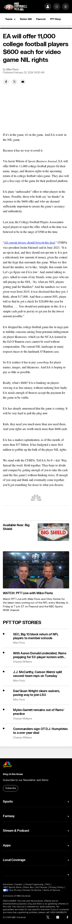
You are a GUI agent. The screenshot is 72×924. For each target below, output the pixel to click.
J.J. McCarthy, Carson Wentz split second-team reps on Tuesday (37, 674)
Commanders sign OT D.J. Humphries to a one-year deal (40, 731)
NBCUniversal (23, 896)
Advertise (8, 884)
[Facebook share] (6, 82)
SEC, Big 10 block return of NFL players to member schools (35, 636)
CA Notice (36, 890)
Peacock (41, 19)
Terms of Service (51, 890)
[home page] (15, 6)
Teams (8, 19)
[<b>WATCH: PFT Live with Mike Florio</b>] (36, 569)
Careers (18, 884)
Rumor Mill (26, 19)
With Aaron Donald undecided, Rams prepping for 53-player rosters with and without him (39, 655)
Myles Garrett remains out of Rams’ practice (38, 712)
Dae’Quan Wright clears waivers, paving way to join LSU (36, 693)
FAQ (48, 884)
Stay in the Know (13, 774)
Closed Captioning (34, 884)
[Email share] (23, 82)
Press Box (28, 887)
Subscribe (10, 788)
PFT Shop (55, 19)
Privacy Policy (56, 887)
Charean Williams (22, 661)
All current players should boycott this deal (29, 242)
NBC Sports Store (12, 887)
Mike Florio (12, 69)
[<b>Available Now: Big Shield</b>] (53, 532)
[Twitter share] (14, 82)
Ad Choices (41, 887)
